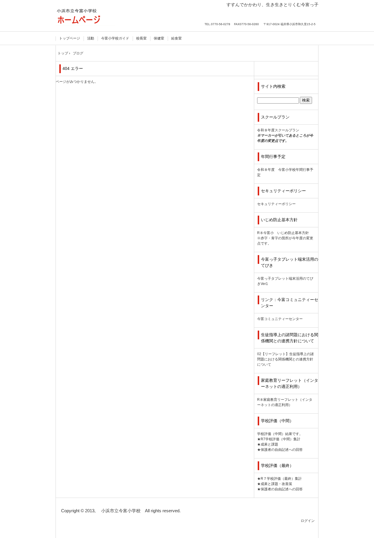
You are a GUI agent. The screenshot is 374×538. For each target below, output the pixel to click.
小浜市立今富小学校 (85, 17)
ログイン (308, 521)
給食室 (176, 38)
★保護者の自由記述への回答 (280, 450)
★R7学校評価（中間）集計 (278, 439)
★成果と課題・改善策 (274, 484)
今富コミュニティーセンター (280, 319)
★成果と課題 (267, 444)
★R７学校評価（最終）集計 (279, 479)
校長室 (141, 38)
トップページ (69, 38)
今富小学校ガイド (115, 38)
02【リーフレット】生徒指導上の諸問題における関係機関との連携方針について (285, 359)
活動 (90, 38)
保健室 (159, 38)
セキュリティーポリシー (276, 204)
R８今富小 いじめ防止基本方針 (283, 233)
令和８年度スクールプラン (278, 130)
